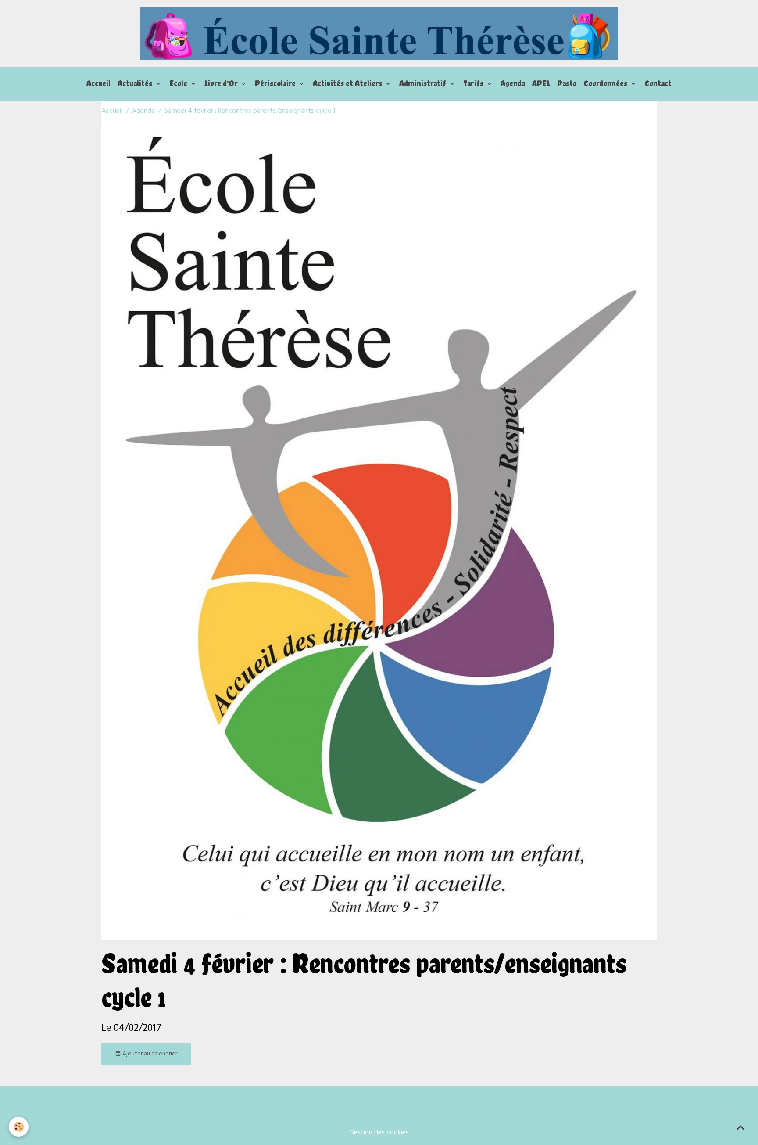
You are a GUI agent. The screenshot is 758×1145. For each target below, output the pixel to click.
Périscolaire (276, 83)
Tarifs (474, 83)
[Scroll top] (740, 1127)
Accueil (98, 83)
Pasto (566, 83)
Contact (658, 83)
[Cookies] (19, 1127)
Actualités (136, 83)
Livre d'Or (222, 83)
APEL (541, 83)
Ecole (179, 83)
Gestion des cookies (379, 1132)
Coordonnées (606, 83)
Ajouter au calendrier (149, 1054)
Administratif (423, 83)
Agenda (513, 83)
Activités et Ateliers (348, 83)
